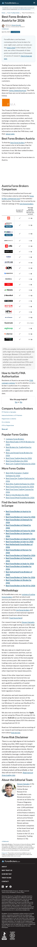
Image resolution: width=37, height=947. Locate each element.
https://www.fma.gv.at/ (17, 90)
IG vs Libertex (6, 422)
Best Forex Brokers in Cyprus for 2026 (20, 517)
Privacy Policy (20, 892)
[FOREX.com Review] (8, 233)
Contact (5, 881)
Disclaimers (13, 892)
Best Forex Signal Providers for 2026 (20, 497)
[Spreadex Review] (8, 340)
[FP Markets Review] (8, 280)
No (21, 402)
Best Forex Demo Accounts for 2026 (20, 486)
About (4, 866)
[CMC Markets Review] (8, 241)
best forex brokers (17, 142)
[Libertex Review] (8, 335)
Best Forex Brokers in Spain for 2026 (20, 564)
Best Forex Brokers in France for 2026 (20, 531)
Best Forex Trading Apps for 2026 (19, 458)
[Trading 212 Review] (8, 302)
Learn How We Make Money (23, 9)
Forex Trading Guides (13, 12)
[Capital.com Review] (8, 252)
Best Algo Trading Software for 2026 (20, 484)
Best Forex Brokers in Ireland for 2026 (20, 539)
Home (3, 12)
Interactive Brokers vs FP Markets (12, 415)
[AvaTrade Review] (8, 263)
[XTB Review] (8, 247)
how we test (15, 732)
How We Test (7, 874)
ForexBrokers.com (10, 2)
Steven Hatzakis (16, 25)
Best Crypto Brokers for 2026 (17, 495)
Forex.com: (4, 853)
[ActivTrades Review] (8, 318)
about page (10, 134)
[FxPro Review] (8, 285)
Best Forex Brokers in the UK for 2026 (20, 586)
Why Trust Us (7, 870)
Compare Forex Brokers (15, 439)
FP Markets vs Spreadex (9, 412)
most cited (11, 48)
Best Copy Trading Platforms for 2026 (20, 464)
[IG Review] (8, 219)
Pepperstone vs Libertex (9, 418)
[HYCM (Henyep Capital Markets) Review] (8, 307)
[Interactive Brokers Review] (8, 224)
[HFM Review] (8, 313)
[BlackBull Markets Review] (8, 296)
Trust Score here (15, 618)
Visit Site (8, 226)
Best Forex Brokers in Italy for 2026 (19, 542)
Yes (16, 402)
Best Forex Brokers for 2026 (17, 461)
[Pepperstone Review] (8, 274)
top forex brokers (26, 204)
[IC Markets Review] (8, 291)
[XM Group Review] (8, 269)
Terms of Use (5, 892)
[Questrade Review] (8, 324)
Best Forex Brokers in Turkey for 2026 (20, 577)
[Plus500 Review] (8, 258)
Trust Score (6, 878)
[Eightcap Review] (8, 329)
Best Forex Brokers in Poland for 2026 (20, 555)
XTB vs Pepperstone (8, 425)
